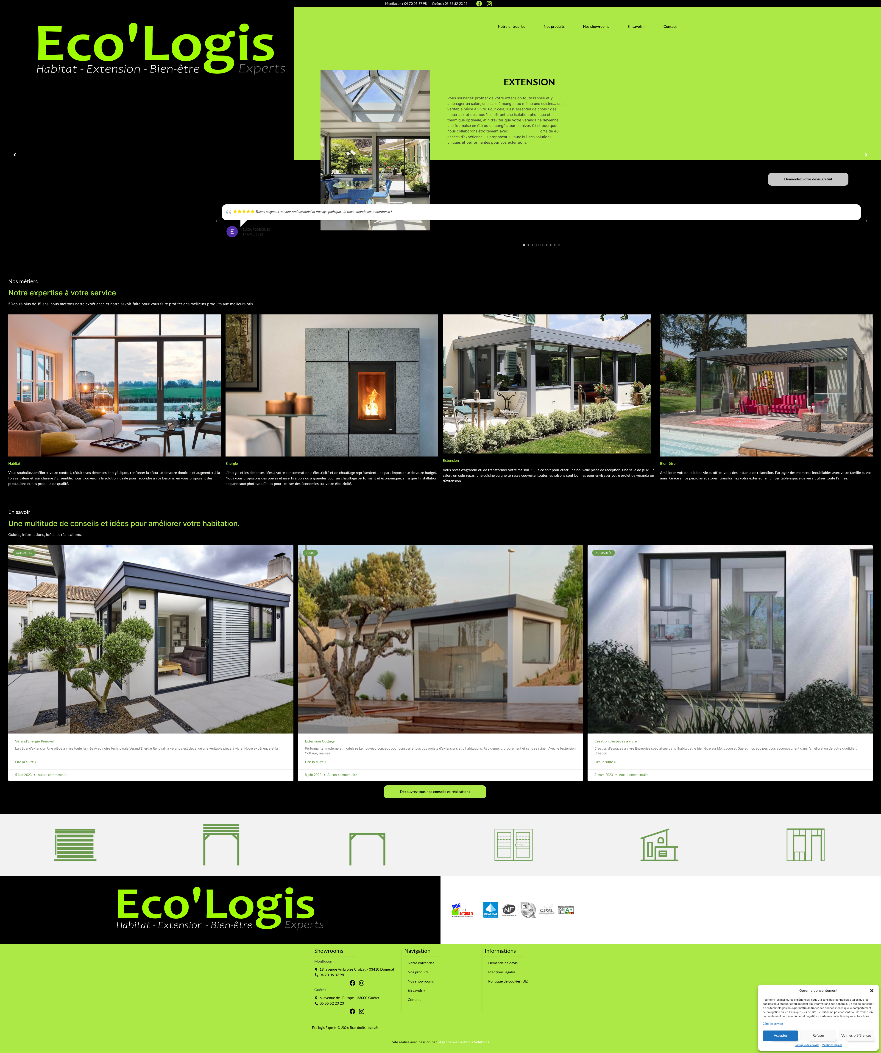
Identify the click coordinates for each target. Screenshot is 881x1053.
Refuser (818, 1035)
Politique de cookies (807, 1045)
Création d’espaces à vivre (615, 741)
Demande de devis (503, 963)
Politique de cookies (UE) (508, 981)
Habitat (14, 463)
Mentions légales (832, 1045)
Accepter (780, 1035)
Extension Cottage (320, 741)
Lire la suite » (25, 762)
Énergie (232, 463)
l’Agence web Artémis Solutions (463, 1042)
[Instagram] (489, 3)
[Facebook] (479, 3)
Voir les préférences (856, 1035)
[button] (872, 990)
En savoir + (416, 990)
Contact (414, 1000)
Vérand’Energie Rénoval (34, 741)
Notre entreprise (421, 963)
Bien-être (668, 463)
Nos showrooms (421, 981)
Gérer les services (773, 1023)
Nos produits (418, 972)
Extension (451, 460)
